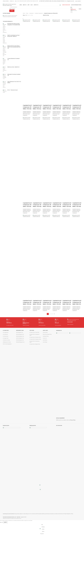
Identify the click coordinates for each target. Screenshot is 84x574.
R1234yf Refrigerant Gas (20, 342)
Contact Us (45, 338)
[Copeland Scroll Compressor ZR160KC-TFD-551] (57, 257)
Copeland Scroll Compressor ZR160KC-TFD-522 (27, 302)
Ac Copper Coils (5, 338)
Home (24, 13)
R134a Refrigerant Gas (20, 340)
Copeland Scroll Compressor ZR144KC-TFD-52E (66, 205)
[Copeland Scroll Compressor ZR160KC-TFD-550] (47, 257)
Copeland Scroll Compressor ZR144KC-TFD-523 (57, 205)
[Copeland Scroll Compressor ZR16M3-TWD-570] (76, 257)
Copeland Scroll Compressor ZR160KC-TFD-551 (57, 302)
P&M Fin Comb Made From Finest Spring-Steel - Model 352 (13, 36)
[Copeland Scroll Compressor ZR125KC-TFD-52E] (27, 159)
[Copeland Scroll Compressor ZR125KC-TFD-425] (57, 62)
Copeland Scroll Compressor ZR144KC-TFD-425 (37, 205)
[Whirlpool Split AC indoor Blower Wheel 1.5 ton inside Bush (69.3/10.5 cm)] (5, 50)
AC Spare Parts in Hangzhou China (35, 339)
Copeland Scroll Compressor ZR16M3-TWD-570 (76, 302)
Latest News (45, 340)
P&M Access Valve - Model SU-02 (13, 67)
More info (1, 522)
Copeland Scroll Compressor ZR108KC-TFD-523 (47, 107)
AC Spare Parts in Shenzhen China (35, 337)
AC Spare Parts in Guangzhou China (34, 335)
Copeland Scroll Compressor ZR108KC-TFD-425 (27, 107)
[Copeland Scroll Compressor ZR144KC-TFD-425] (37, 159)
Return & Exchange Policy (47, 334)
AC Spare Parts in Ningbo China (35, 344)
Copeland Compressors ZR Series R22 (27, 113)
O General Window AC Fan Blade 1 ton (13, 59)
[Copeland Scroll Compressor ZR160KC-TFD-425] (76, 159)
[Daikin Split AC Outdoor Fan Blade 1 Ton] (5, 76)
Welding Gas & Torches (7, 342)
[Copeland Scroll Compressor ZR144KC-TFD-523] (57, 159)
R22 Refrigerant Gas (19, 332)
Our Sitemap (45, 342)
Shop (27, 13)
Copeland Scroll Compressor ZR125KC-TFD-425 (57, 107)
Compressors (31, 13)
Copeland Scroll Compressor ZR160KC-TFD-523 (37, 302)
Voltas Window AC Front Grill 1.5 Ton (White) (14, 82)
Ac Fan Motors (5, 334)
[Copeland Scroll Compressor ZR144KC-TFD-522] (47, 159)
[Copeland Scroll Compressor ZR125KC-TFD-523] (76, 62)
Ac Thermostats (5, 336)
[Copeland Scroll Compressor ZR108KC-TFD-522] (37, 62)
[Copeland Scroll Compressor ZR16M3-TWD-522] (66, 257)
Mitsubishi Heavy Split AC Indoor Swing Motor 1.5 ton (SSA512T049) (13, 24)
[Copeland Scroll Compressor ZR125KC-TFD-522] (66, 62)
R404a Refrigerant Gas (20, 336)
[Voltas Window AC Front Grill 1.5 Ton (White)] (5, 84)
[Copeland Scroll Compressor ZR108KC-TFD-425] (27, 62)
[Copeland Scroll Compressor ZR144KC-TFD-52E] (66, 159)
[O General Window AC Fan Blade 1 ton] (5, 61)
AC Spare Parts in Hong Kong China (34, 342)
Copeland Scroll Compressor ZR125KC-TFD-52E (27, 205)
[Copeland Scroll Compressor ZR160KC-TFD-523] (37, 257)
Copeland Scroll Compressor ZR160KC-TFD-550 (47, 302)
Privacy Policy (45, 332)
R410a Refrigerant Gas (20, 334)
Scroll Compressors (26, 114)
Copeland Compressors (39, 13)
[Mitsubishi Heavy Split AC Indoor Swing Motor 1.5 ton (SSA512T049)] (5, 28)
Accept (5, 522)
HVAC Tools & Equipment (7, 344)
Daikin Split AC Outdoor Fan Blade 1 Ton (14, 75)
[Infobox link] (42, 5)
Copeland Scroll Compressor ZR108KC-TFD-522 (37, 107)
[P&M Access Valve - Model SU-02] (5, 69)
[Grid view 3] (37, 15)
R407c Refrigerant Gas (20, 338)
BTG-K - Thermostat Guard (12, 90)
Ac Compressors (5, 332)
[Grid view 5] (40, 15)
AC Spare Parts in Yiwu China (34, 332)
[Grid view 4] (38, 15)
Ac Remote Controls (6, 340)
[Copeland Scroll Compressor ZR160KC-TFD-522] (27, 257)
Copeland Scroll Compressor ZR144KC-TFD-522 (47, 205)
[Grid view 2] (35, 15)
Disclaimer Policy (46, 336)
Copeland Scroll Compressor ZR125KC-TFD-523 (76, 107)
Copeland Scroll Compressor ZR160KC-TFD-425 (76, 205)
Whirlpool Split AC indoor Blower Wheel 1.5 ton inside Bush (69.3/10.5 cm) (13, 47)
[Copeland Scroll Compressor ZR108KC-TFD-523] (47, 62)
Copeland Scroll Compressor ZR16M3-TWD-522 (66, 302)
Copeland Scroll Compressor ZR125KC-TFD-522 (66, 107)
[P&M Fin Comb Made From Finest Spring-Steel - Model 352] (5, 39)
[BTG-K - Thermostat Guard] (5, 91)
